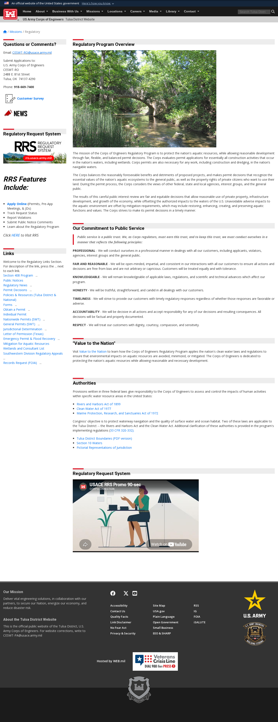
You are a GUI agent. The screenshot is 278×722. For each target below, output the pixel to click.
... (37, 275)
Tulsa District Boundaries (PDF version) (105, 438)
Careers (136, 11)
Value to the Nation (93, 351)
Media (154, 11)
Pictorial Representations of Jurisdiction (105, 447)
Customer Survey (30, 98)
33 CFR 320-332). (122, 430)
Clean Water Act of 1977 (94, 409)
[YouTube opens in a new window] (134, 593)
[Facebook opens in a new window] (113, 593)
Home (27, 11)
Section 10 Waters (89, 443)
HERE (16, 235)
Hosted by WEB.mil (111, 661)
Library (171, 11)
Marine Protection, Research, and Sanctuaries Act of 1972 (117, 413)
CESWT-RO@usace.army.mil (32, 52)
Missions (93, 11)
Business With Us (65, 11)
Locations (115, 11)
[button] (98, 3)
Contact (190, 11)
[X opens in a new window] (126, 593)
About (41, 11)
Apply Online (17, 204)
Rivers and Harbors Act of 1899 (99, 404)
